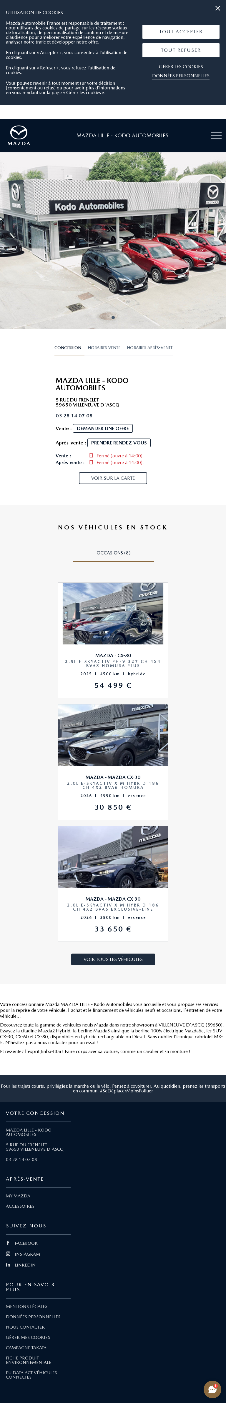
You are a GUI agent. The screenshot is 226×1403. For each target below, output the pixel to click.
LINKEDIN (25, 1265)
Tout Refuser (181, 50)
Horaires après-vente (150, 347)
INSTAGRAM (27, 1254)
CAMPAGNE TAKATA (26, 1347)
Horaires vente (104, 347)
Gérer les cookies (181, 66)
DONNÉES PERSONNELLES (33, 1316)
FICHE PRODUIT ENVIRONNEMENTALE (28, 1360)
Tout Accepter (181, 31)
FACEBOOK (26, 1243)
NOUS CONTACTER (25, 1327)
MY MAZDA (18, 1196)
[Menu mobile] (216, 135)
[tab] (69, 350)
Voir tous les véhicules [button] (113, 959)
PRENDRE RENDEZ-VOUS (119, 443)
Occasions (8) (114, 553)
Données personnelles (181, 76)
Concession (67, 347)
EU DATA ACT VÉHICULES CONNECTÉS (31, 1375)
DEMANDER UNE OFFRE (103, 428)
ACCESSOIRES (20, 1206)
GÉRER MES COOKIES (28, 1337)
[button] (181, 31)
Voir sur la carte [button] (113, 478)
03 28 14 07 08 (21, 1159)
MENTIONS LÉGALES (26, 1306)
